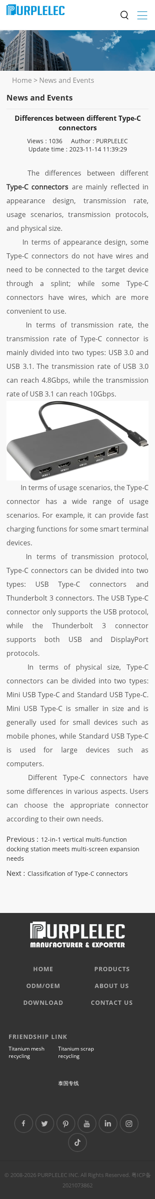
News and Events (66, 80)
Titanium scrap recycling (76, 1052)
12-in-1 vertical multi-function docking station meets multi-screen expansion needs (73, 848)
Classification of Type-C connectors (78, 873)
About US (112, 986)
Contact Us (112, 1002)
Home (22, 80)
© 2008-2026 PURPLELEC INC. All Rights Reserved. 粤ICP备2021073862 (77, 1180)
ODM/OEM (43, 986)
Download (43, 1002)
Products (112, 969)
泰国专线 (68, 1083)
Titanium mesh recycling (26, 1052)
